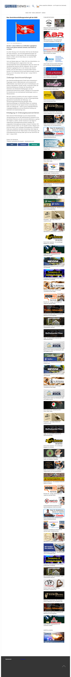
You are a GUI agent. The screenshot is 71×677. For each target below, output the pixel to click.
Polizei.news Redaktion (17, 43)
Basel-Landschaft (36, 12)
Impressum (8, 659)
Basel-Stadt (28, 12)
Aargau (43, 12)
